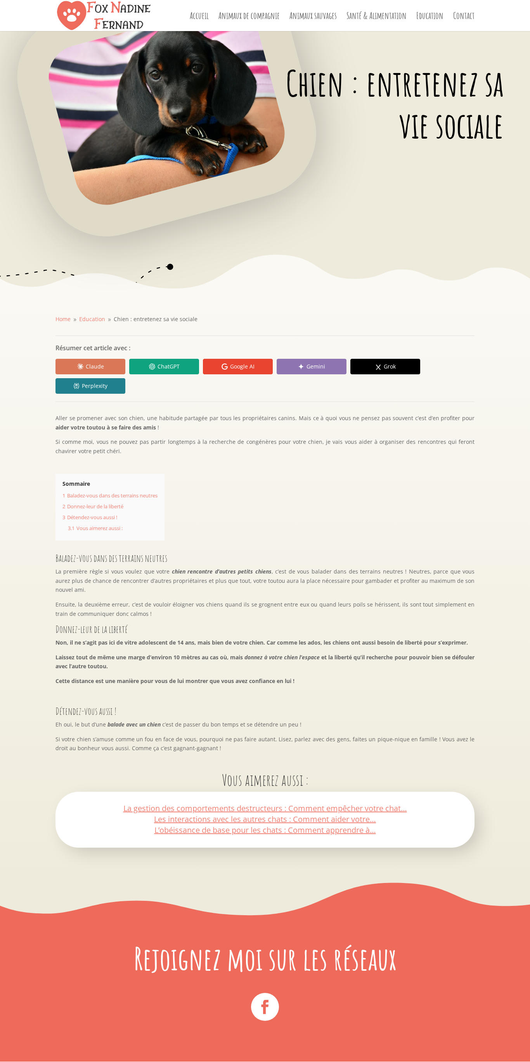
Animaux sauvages (313, 17)
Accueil (199, 17)
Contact (464, 17)
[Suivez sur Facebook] (265, 1007)
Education (429, 17)
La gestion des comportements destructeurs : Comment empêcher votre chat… (265, 808)
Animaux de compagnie (249, 17)
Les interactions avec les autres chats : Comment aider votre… (265, 819)
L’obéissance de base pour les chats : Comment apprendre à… (265, 830)
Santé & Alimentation (376, 17)
